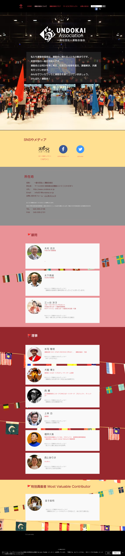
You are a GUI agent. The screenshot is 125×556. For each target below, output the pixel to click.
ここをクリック (50, 196)
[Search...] (104, 6)
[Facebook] (96, 9)
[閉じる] (123, 553)
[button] (70, 6)
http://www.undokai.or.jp (43, 189)
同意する (116, 553)
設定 (108, 553)
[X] (100, 9)
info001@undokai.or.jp (44, 192)
